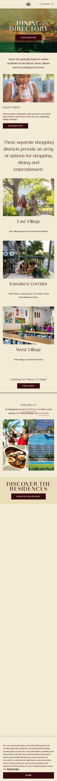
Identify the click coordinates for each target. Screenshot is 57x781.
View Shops (28, 386)
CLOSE (28, 775)
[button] (52, 4)
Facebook (43, 413)
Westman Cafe (15, 126)
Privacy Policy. (13, 769)
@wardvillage (29, 409)
